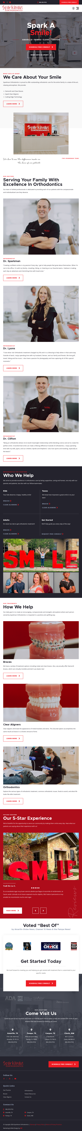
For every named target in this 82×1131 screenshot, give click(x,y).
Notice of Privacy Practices (54, 1124)
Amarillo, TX (12, 1033)
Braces (5, 1094)
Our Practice (7, 1090)
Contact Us (28, 1097)
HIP (21, 1128)
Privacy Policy (40, 1124)
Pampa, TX (31, 1033)
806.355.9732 (12, 1042)
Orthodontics (29, 1090)
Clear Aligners (7, 1097)
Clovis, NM (69, 1033)
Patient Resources (30, 1094)
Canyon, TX (50, 1033)
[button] (77, 8)
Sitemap (32, 1124)
